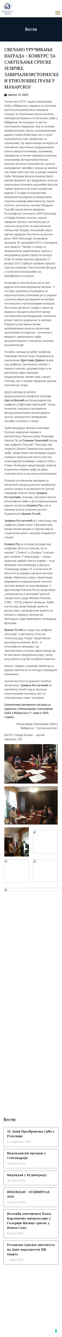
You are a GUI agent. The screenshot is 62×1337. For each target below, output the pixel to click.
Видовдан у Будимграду (27, 1175)
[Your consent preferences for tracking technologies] (56, 1331)
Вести (31, 29)
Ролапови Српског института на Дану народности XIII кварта (31, 1249)
